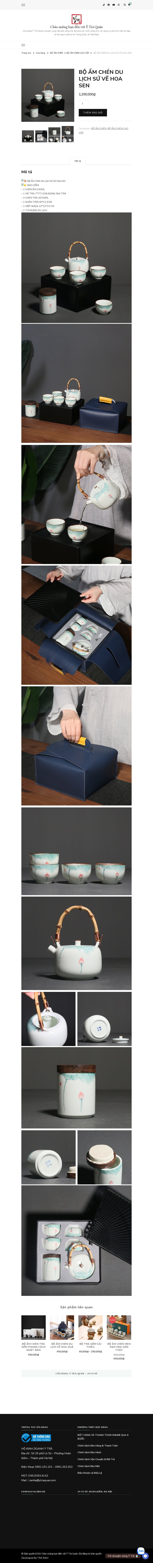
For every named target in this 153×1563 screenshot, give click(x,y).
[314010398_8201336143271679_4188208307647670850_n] (68, 134)
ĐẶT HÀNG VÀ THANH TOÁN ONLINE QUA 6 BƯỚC (103, 1437)
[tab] (77, 161)
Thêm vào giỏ (92, 112)
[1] (47, 95)
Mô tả (78, 161)
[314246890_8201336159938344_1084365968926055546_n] (54, 134)
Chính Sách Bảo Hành (89, 1452)
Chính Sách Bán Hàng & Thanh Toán (98, 1445)
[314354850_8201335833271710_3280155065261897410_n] (41, 136)
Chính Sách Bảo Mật (89, 1466)
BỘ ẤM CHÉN (98, 128)
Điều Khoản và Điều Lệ (90, 1473)
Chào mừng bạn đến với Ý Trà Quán (76, 26)
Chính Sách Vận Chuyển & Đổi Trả (96, 1459)
